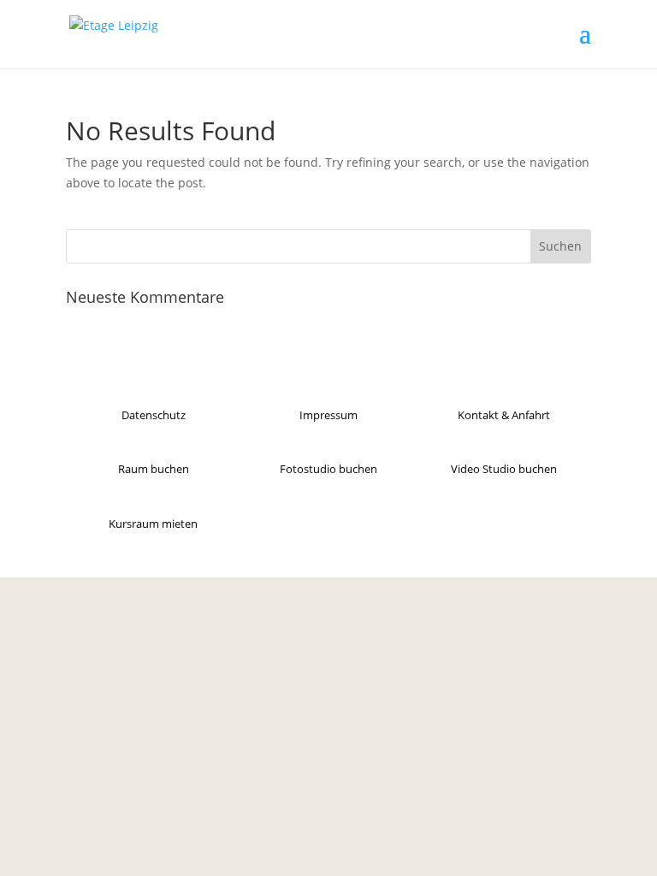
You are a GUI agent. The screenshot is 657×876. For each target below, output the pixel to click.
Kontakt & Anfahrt (504, 415)
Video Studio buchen (504, 468)
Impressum (328, 415)
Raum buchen (153, 468)
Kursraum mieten (153, 523)
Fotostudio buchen (328, 468)
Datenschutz (153, 415)
